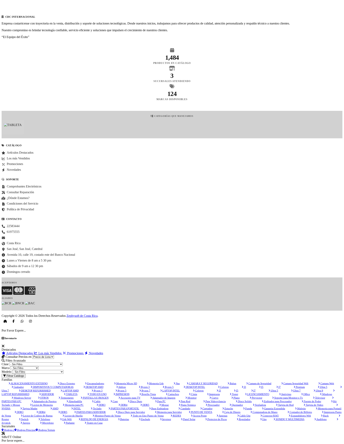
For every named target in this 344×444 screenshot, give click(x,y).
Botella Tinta (148, 394)
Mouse (165, 404)
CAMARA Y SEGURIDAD (203, 383)
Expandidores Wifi (300, 415)
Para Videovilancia (215, 401)
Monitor (191, 397)
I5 (262, 386)
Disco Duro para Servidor (131, 412)
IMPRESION (122, 394)
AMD (55, 408)
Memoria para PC (74, 404)
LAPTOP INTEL (171, 390)
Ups (264, 419)
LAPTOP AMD (70, 390)
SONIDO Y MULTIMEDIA (289, 419)
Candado (185, 408)
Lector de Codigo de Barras (37, 415)
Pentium (300, 386)
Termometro (67, 397)
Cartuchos (173, 394)
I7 (279, 386)
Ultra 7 (297, 390)
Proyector (256, 397)
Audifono (321, 419)
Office (306, 394)
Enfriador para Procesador (277, 401)
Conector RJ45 (270, 415)
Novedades (95, 353)
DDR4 (123, 404)
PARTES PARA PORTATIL (124, 408)
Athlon (122, 386)
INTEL (77, 408)
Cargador (207, 408)
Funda (248, 408)
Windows (327, 394)
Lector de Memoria (42, 404)
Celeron (224, 386)
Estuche (228, 408)
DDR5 (145, 404)
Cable (97, 401)
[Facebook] (13, 321)
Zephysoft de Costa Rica (82, 315)
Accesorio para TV (130, 397)
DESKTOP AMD (94, 386)
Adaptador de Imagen (163, 397)
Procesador (213, 404)
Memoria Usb (156, 383)
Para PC (161, 401)
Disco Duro (135, 401)
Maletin (301, 408)
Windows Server (22, 397)
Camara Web (327, 383)
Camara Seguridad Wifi (295, 383)
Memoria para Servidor (169, 412)
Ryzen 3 (145, 386)
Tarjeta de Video (314, 404)
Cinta (194, 394)
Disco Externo (67, 383)
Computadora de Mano (265, 412)
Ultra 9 (319, 390)
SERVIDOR (47, 394)
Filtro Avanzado (15, 360)
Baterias (124, 419)
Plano (236, 397)
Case (115, 401)
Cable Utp (244, 415)
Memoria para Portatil (329, 408)
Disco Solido (244, 401)
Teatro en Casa (94, 422)
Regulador (244, 419)
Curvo (214, 397)
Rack (325, 415)
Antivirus (286, 394)
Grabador (18, 386)
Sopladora (260, 404)
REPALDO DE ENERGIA (94, 419)
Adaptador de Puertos (45, 401)
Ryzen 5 (169, 386)
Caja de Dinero (232, 412)
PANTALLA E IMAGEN (95, 397)
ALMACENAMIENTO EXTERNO (29, 383)
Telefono (45, 419)
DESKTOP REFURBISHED (36, 390)
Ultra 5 (323, 386)
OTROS (44, 397)
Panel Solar (189, 419)
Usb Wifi (67, 419)
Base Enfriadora (159, 408)
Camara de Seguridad (259, 383)
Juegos (26, 422)
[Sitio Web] (5, 321)
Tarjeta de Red (286, 404)
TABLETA (71, 394)
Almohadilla (75, 401)
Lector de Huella (73, 415)
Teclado (97, 408)
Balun (232, 383)
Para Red (185, 401)
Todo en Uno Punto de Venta (148, 415)
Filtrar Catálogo (15, 375)
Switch (24, 419)
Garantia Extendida (274, 408)
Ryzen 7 (145, 390)
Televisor (320, 397)
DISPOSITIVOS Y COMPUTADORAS (52, 386)
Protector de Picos (217, 419)
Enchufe (145, 419)
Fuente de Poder (312, 401)
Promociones (75, 353)
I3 (244, 386)
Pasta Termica (188, 404)
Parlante (70, 422)
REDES (176, 415)
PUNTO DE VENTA (201, 412)
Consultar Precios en (18, 356)
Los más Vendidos (50, 353)
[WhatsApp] (22, 321)
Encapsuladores (95, 383)
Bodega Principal (26, 429)
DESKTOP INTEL (195, 386)
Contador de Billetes (300, 412)
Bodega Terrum (46, 429)
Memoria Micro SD (126, 383)
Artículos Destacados (20, 353)
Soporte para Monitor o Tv (288, 397)
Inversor (166, 419)
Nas (177, 383)
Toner (234, 394)
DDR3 (102, 404)
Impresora (214, 394)
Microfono (48, 422)
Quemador (237, 404)
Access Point (200, 415)
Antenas (222, 415)
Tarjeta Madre (29, 408)
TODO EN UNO (98, 394)
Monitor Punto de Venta (107, 415)
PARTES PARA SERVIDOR (91, 412)
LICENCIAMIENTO (258, 394)
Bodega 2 (9, 429)
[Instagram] (30, 321)
